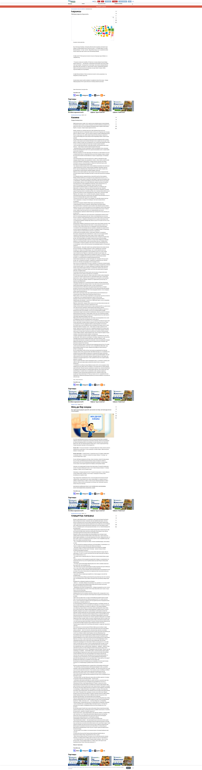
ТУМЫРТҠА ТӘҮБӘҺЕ (118, 3)
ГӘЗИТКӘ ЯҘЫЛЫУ (122, 1)
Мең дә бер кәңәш (101, 3)
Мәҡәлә (70, 3)
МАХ (130, 1)
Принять (128, 767)
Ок (102, 1)
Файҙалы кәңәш (74, 404)
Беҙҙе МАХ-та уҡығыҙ (101, 6)
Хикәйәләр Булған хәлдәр (76, 115)
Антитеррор (108, 1)
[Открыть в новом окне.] (76, 95)
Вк (98, 1)
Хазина (83, 3)
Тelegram (115, 1)
